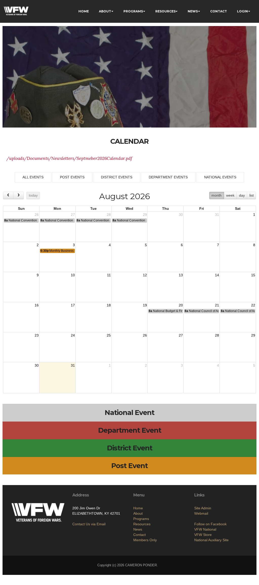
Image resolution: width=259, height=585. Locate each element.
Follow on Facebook (210, 524)
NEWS (193, 11)
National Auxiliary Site (211, 540)
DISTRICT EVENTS (116, 177)
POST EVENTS (72, 177)
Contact (139, 535)
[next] (18, 195)
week (230, 195)
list (251, 195)
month (216, 195)
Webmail (201, 513)
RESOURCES (165, 11)
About (138, 513)
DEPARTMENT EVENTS (168, 177)
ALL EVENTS (33, 177)
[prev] (8, 195)
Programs (141, 519)
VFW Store (203, 535)
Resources (141, 524)
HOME (83, 11)
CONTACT (218, 11)
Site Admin (202, 508)
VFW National (205, 529)
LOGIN (242, 11)
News (137, 529)
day (242, 195)
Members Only (145, 540)
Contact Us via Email (88, 524)
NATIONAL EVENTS (220, 177)
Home (138, 508)
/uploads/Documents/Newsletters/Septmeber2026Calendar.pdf (69, 158)
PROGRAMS (133, 11)
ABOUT (105, 11)
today (33, 195)
